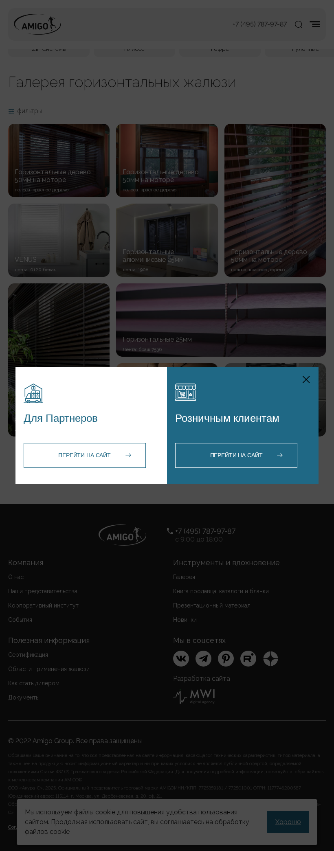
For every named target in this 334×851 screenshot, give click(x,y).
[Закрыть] (306, 379)
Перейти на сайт (84, 455)
